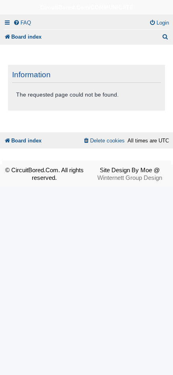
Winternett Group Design (129, 178)
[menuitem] (22, 23)
